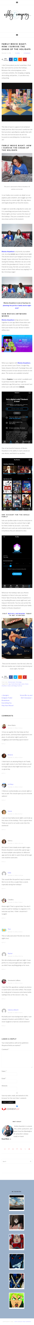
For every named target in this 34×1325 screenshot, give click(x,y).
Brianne (10, 755)
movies (23, 684)
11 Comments (27, 53)
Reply (4, 743)
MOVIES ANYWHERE (16, 613)
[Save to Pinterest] (25, 59)
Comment (5, 1049)
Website (4, 1086)
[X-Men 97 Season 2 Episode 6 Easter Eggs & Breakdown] (16, 1307)
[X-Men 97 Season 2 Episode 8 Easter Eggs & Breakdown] (16, 1268)
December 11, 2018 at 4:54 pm (15, 787)
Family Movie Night (16, 684)
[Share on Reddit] (20, 59)
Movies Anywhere (24, 363)
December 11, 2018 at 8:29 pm (15, 813)
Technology (19, 682)
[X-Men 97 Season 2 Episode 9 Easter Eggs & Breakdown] (16, 1248)
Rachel (10, 953)
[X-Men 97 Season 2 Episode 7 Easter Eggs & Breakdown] (16, 1287)
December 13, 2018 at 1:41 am (15, 1012)
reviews (9, 685)
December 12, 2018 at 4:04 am (15, 931)
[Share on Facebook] (11, 59)
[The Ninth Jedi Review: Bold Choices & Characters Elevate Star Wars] (16, 1229)
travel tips (19, 685)
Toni (9, 929)
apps (10, 684)
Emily (9, 873)
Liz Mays (10, 784)
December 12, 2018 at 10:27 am (15, 956)
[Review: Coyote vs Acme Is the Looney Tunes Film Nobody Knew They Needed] (16, 1209)
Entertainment (12, 682)
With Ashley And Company (17, 18)
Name (4, 1071)
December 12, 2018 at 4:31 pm (15, 983)
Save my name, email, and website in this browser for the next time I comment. (15, 1097)
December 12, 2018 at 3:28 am (15, 902)
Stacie (10, 811)
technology (14, 685)
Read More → (6, 1139)
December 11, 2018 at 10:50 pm (15, 875)
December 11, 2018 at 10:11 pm (15, 843)
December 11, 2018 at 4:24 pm (15, 757)
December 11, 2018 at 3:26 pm (15, 728)
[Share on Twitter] (15, 59)
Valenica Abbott (13, 1010)
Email (4, 1078)
